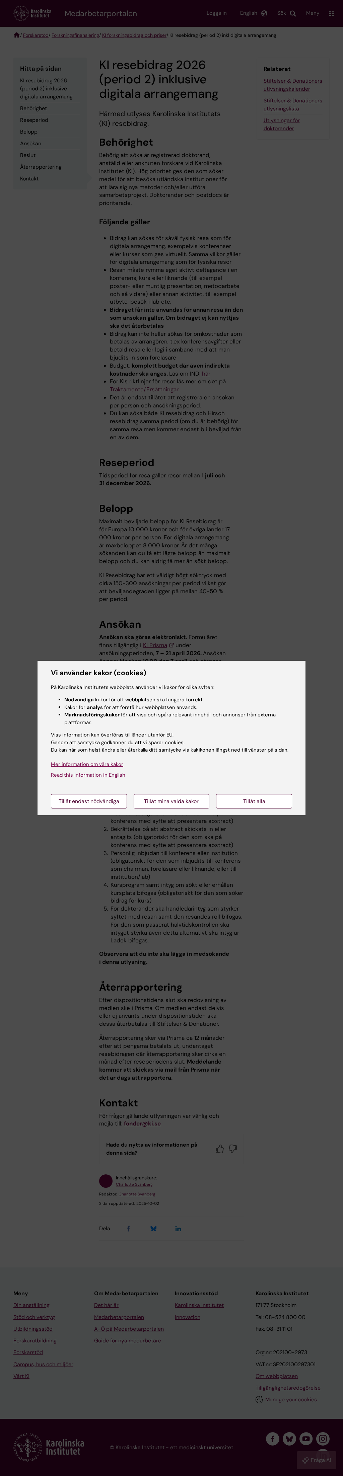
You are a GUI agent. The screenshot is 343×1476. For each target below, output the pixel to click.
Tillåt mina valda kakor (171, 801)
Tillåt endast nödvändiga (89, 801)
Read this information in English (88, 775)
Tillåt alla (254, 801)
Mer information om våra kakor (87, 764)
